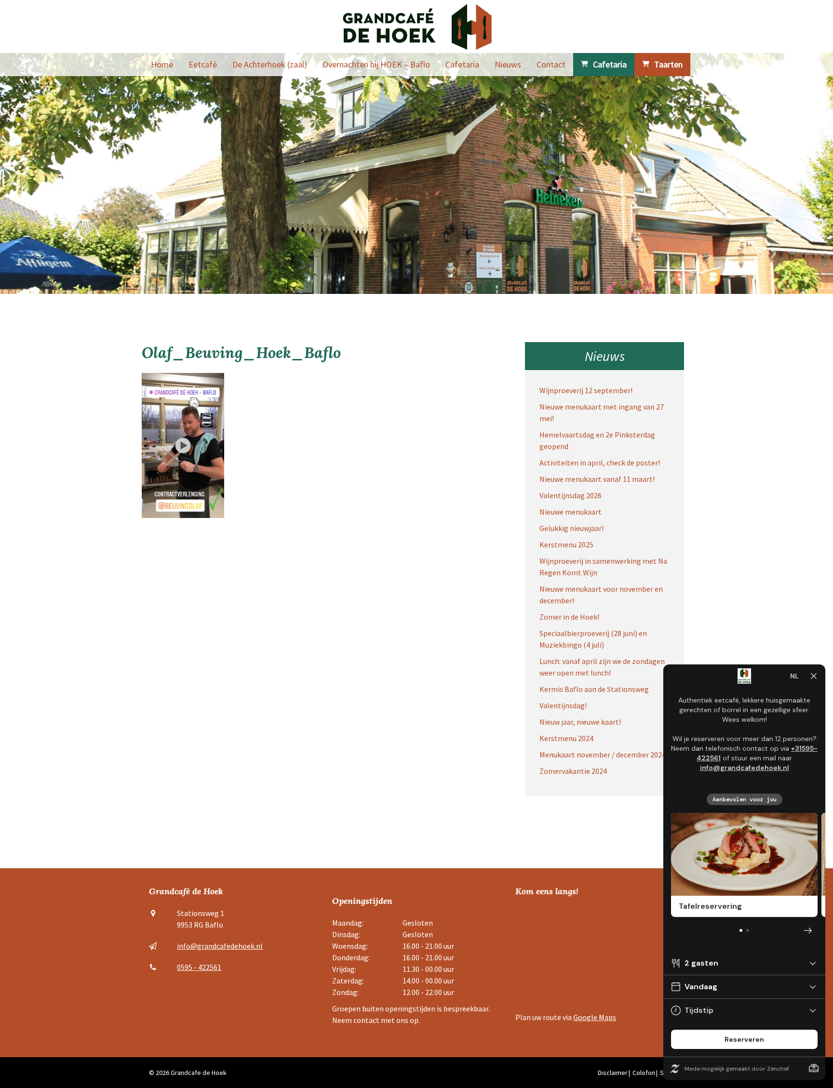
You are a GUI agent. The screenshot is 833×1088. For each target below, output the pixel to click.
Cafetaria (462, 64)
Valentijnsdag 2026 (570, 495)
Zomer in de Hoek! (569, 617)
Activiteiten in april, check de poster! (599, 462)
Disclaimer (613, 1072)
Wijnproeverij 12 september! (585, 390)
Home (162, 64)
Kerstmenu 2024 (566, 738)
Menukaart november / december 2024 (602, 754)
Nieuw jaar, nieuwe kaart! (580, 722)
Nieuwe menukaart (570, 512)
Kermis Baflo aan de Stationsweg (594, 689)
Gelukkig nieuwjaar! (571, 528)
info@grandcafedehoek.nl (220, 946)
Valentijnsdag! (563, 705)
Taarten (668, 64)
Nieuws (508, 64)
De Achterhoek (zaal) (269, 64)
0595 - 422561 (199, 967)
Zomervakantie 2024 (573, 771)
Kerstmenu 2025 (566, 544)
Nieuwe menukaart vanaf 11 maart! (597, 479)
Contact (551, 64)
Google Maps (594, 1017)
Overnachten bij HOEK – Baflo (376, 64)
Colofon (643, 1072)
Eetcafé (202, 64)
